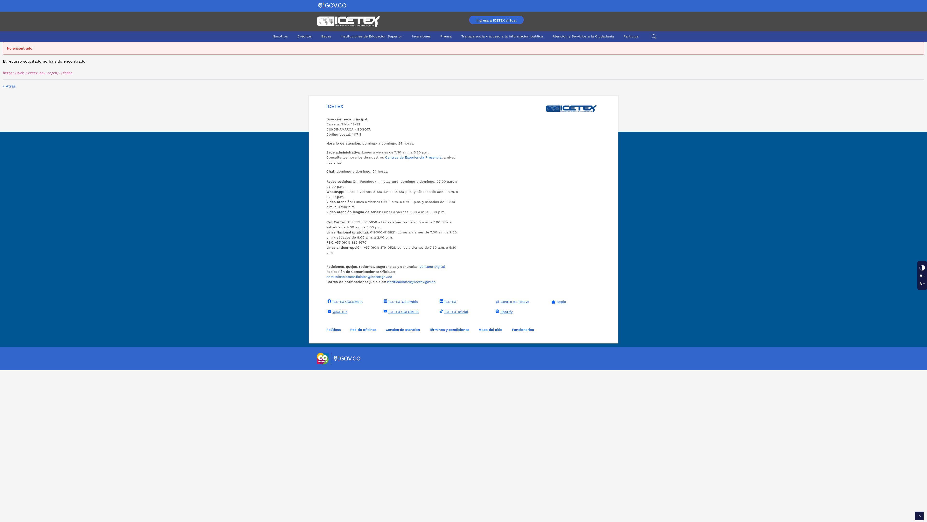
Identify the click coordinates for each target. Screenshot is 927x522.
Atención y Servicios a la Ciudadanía (583, 36)
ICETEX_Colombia (403, 302)
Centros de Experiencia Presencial (413, 157)
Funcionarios (523, 330)
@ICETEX (339, 312)
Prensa (446, 36)
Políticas (333, 330)
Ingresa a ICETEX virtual (496, 20)
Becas (326, 36)
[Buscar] (653, 36)
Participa (631, 36)
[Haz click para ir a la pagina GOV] (347, 358)
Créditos (304, 36)
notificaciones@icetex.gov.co (411, 282)
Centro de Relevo (514, 302)
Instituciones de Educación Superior (371, 36)
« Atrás (9, 86)
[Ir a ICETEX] (348, 21)
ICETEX (450, 302)
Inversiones (421, 36)
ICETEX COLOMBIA (347, 302)
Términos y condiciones (449, 330)
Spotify (506, 312)
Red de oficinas (363, 330)
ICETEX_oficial (456, 312)
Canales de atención (403, 330)
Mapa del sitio (490, 330)
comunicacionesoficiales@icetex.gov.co (359, 277)
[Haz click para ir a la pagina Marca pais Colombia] (323, 358)
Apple (561, 302)
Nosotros (280, 36)
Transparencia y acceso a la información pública (502, 36)
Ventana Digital (432, 266)
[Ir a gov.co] (332, 5)
